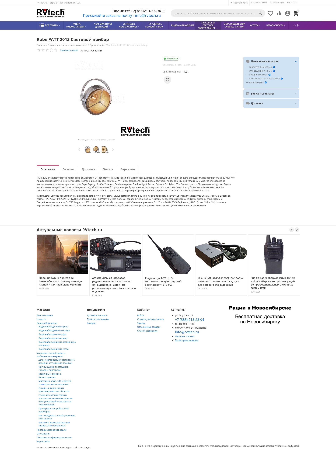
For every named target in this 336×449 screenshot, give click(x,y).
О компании (43, 433)
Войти (140, 315)
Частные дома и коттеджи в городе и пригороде (53, 368)
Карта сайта (43, 441)
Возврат (91, 323)
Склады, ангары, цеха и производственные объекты (53, 389)
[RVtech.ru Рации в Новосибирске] (51, 13)
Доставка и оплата (97, 315)
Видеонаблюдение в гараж (53, 326)
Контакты (292, 2)
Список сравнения (147, 330)
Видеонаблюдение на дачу (53, 338)
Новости (41, 319)
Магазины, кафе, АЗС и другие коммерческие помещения (54, 382)
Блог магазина (45, 315)
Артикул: (85, 50)
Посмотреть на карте (186, 340)
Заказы (141, 323)
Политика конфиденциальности (54, 437)
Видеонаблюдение (47, 323)
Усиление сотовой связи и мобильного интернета (51, 354)
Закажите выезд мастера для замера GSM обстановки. (54, 424)
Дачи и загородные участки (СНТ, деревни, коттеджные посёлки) (56, 361)
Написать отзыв (69, 50)
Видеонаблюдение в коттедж (54, 330)
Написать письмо (184, 336)
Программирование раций (51, 429)
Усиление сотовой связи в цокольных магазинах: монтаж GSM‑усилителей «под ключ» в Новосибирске (55, 399)
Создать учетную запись (150, 319)
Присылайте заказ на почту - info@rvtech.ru (122, 15)
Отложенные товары (148, 326)
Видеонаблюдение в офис (52, 334)
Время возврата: (172, 71)
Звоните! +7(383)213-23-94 (137, 11)
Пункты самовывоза (98, 319)
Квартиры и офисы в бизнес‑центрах (49, 375)
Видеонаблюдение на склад (53, 348)
